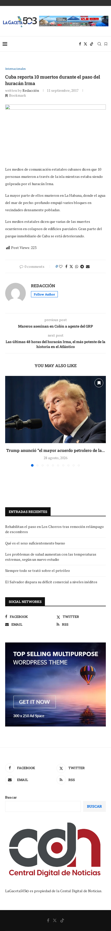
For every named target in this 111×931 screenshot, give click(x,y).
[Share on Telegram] (82, 266)
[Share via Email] (88, 266)
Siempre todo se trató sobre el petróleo (37, 570)
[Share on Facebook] (66, 266)
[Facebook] (80, 43)
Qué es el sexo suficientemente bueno (35, 543)
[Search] (99, 43)
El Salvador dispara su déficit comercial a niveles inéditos (51, 581)
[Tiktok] (91, 43)
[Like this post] (60, 266)
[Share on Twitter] (71, 266)
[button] (9, 421)
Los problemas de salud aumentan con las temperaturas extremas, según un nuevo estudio (50, 557)
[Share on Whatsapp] (76, 266)
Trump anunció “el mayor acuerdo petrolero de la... (55, 450)
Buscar (11, 797)
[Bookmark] (105, 43)
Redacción (30, 90)
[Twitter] (85, 43)
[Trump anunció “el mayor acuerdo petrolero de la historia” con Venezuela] (55, 409)
